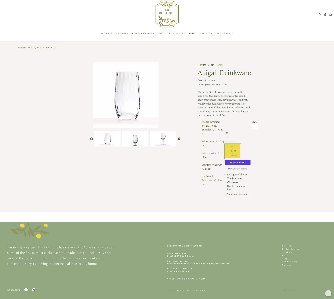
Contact (286, 246)
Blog (284, 259)
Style (254, 122)
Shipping (202, 84)
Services (287, 252)
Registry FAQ (289, 262)
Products (29, 48)
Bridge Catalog (290, 249)
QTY (227, 133)
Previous (91, 138)
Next (178, 138)
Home (19, 48)
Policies (286, 265)
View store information (238, 194)
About (285, 255)
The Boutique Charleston (190, 290)
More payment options (237, 169)
